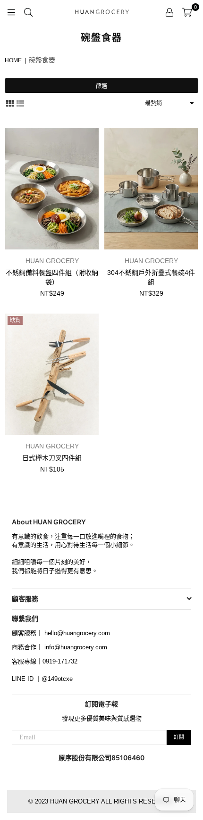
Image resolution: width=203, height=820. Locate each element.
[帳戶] (169, 12)
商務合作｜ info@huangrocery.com (59, 647)
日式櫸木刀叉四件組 (52, 458)
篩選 (101, 86)
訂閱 (179, 737)
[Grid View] (10, 102)
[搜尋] (28, 12)
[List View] (20, 102)
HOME (13, 60)
